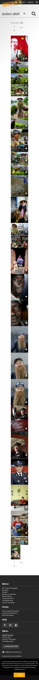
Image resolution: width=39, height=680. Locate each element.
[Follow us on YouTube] (16, 625)
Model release (7, 596)
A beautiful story (7, 600)
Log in (23, 2)
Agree (19, 675)
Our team (5, 590)
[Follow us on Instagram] (10, 625)
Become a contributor (9, 594)
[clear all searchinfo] (24, 13)
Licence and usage (8, 603)
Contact (4, 592)
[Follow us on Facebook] (4, 625)
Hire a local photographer (10, 611)
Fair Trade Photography (10, 588)
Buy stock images (8, 615)
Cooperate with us (8, 598)
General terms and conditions (12, 656)
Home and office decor (9, 613)
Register (30, 2)
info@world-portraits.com (13, 652)
